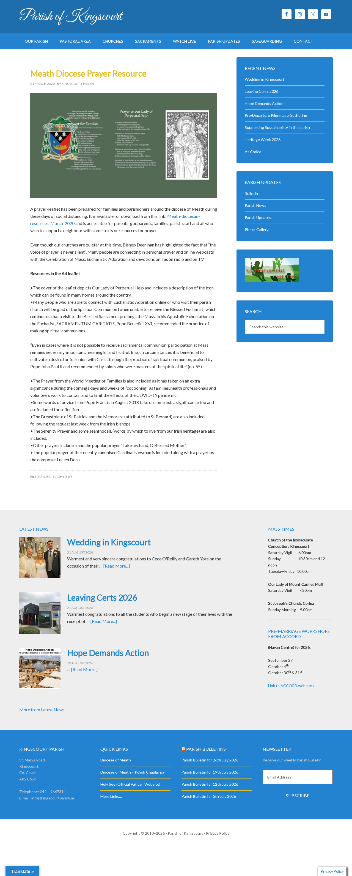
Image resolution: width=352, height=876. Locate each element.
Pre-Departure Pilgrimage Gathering (276, 115)
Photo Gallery (256, 229)
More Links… (111, 796)
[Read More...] (116, 565)
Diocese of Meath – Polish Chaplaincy (132, 772)
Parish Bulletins (206, 749)
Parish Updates (258, 217)
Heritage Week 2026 (262, 139)
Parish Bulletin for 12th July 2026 (210, 784)
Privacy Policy (217, 833)
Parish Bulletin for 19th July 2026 (210, 772)
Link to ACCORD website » (291, 685)
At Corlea (253, 151)
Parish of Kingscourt (70, 16)
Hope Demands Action (264, 103)
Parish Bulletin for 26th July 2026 (210, 760)
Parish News (62, 476)
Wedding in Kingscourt (264, 79)
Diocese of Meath (115, 760)
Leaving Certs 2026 (261, 91)
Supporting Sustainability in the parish (277, 127)
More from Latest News (42, 709)
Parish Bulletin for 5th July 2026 (209, 796)
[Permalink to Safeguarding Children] (272, 280)
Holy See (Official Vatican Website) (130, 784)
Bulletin (251, 193)
